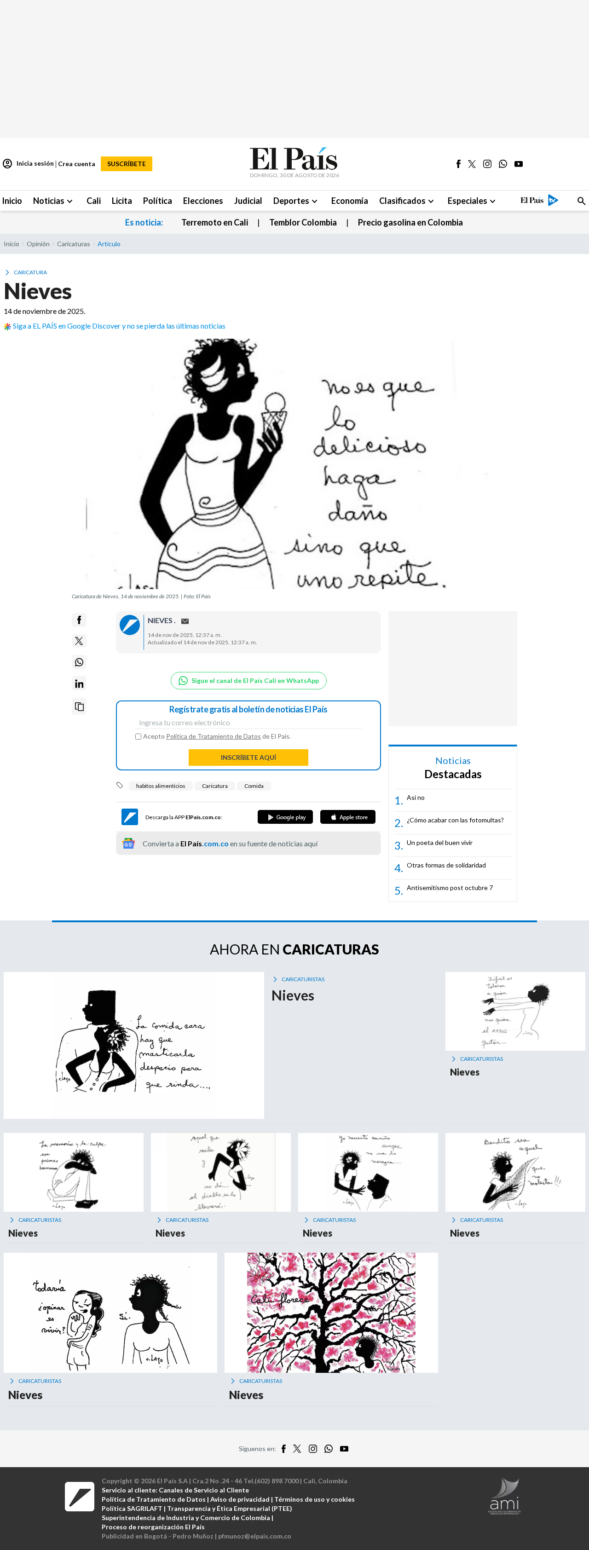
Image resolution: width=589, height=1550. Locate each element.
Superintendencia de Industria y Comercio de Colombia (186, 1517)
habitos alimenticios (160, 785)
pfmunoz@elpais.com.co (254, 1536)
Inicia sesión (28, 163)
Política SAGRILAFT (132, 1508)
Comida (254, 785)
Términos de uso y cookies (314, 1499)
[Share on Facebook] (79, 620)
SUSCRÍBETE (126, 164)
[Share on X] (79, 641)
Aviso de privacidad (240, 1499)
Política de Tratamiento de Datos (213, 736)
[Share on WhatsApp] (79, 662)
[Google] (285, 817)
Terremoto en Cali (214, 222)
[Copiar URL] (79, 706)
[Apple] (347, 817)
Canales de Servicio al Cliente (204, 1490)
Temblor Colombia (303, 222)
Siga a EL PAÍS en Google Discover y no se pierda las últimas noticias (119, 325)
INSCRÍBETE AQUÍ (248, 757)
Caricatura (215, 785)
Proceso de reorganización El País (153, 1527)
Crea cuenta (76, 164)
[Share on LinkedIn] (79, 684)
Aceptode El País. (217, 736)
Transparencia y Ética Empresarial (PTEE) (229, 1508)
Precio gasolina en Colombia (410, 222)
